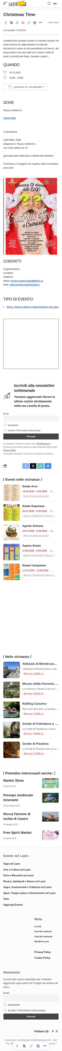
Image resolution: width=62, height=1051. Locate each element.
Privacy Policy (9, 450)
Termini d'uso (43, 443)
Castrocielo (9, 118)
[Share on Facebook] (5, 22)
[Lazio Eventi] (17, 3)
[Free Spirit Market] (50, 835)
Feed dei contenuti (43, 931)
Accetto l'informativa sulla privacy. (24, 430)
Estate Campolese (34, 565)
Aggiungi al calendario (27, 87)
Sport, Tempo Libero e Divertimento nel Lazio (33, 306)
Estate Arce (29, 486)
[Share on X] (11, 22)
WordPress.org (41, 941)
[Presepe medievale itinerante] (50, 798)
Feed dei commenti (43, 936)
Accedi (37, 926)
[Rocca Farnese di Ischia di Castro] (50, 817)
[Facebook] (52, 1031)
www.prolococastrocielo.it (25, 284)
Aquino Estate (31, 545)
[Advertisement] (31, 619)
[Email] (23, 22)
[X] (57, 1031)
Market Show (13, 780)
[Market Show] (50, 783)
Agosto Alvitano (32, 525)
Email (6, 413)
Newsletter (13, 425)
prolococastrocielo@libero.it (27, 280)
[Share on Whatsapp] (17, 22)
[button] (6, 3)
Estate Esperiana (33, 506)
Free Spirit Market (17, 832)
